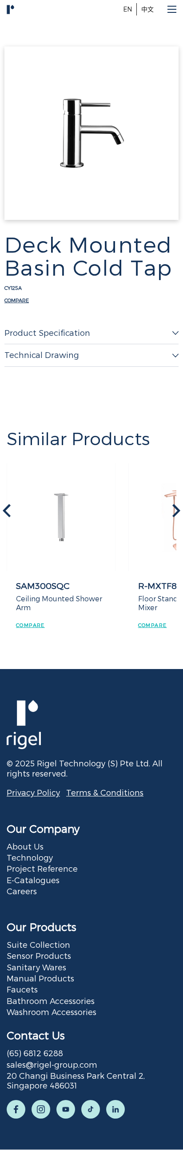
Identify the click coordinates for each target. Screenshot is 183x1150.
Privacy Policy (33, 792)
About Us (25, 846)
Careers (22, 891)
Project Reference (42, 868)
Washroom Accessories (51, 1011)
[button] (176, 510)
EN (127, 9)
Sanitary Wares (36, 967)
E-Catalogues (33, 880)
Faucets (22, 989)
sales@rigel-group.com (52, 1064)
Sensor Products (39, 955)
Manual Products (40, 978)
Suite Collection (38, 944)
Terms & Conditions (104, 792)
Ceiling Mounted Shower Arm (59, 602)
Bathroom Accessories (51, 1000)
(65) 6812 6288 (35, 1053)
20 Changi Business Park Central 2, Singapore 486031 (76, 1080)
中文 (147, 9)
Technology (30, 857)
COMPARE (16, 300)
